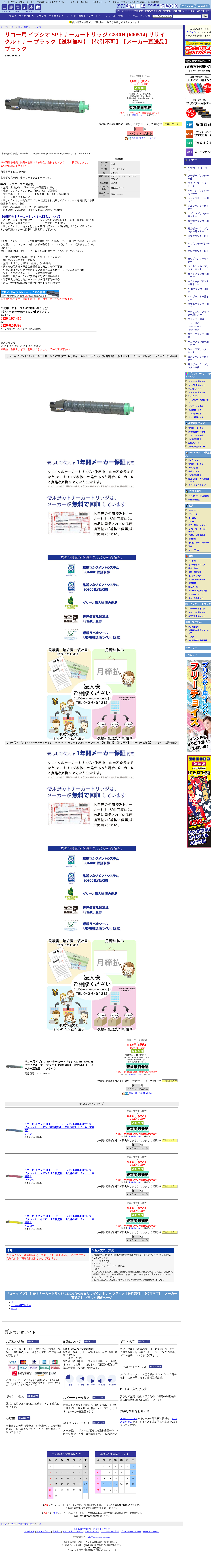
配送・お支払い (43, 1531)
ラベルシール (195, 326)
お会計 (107, 1529)
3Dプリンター (194, 460)
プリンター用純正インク (79, 16)
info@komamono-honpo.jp (98, 1537)
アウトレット (192, 648)
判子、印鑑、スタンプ (197, 525)
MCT (14, 1308)
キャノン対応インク (196, 385)
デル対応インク (194, 389)
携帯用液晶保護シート (197, 446)
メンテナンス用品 (195, 406)
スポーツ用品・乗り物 (197, 591)
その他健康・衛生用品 (197, 640)
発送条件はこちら (138, 115)
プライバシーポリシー (131, 1531)
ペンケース (193, 514)
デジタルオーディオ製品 (198, 496)
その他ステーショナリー (198, 543)
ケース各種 (193, 468)
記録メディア (194, 443)
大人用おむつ (26, 16)
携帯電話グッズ (196, 423)
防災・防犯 (193, 568)
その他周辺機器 (194, 439)
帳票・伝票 (194, 329)
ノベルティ (191, 655)
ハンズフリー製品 (195, 435)
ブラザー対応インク (196, 381)
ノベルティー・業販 (110, 1531)
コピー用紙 (194, 323)
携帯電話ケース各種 (196, 432)
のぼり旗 (145, 16)
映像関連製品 (194, 500)
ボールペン (193, 510)
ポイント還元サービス (73, 1531)
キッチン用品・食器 (196, 579)
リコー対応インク (195, 417)
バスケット (97, 1529)
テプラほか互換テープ (118, 16)
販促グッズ (193, 587)
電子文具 (192, 518)
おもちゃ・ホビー (195, 594)
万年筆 (191, 521)
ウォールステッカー (196, 598)
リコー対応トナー (21, 1305)
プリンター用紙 (196, 319)
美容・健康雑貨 (194, 572)
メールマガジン (128, 1418)
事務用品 (192, 539)
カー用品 (192, 561)
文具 (135, 16)
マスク (13, 16)
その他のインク (194, 410)
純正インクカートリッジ (198, 604)
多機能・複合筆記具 (196, 535)
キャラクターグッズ (196, 565)
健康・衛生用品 (193, 622)
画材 (190, 546)
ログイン (191, 32)
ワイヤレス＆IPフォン (197, 485)
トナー (99, 16)
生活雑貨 (192, 583)
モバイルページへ (151, 1531)
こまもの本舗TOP (82, 1529)
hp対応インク (194, 396)
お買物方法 (29, 1531)
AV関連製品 (195, 491)
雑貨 (191, 556)
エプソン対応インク (196, 392)
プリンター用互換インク (49, 16)
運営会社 (57, 1531)
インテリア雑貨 (194, 576)
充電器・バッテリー (196, 428)
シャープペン (194, 550)
